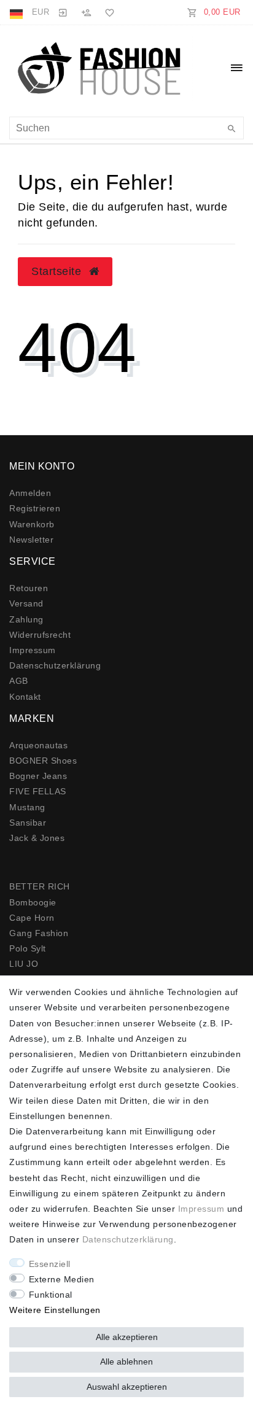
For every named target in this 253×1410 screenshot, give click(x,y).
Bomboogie (32, 902)
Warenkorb (32, 524)
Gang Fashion (38, 933)
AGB (18, 681)
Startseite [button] (58, 271)
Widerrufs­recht (40, 635)
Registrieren (34, 508)
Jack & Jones (36, 838)
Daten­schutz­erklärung (55, 665)
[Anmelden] (62, 12)
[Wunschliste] (107, 12)
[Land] (17, 12)
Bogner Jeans (38, 776)
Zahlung (26, 619)
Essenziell (50, 1264)
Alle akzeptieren (127, 1337)
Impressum (32, 650)
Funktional (50, 1295)
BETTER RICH (39, 886)
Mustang (27, 807)
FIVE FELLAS (37, 791)
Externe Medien (62, 1279)
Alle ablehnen (126, 1361)
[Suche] (231, 129)
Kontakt (25, 697)
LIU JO (23, 964)
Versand (26, 603)
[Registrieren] (86, 12)
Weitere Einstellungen (55, 1310)
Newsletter (31, 539)
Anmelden (30, 493)
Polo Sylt (27, 948)
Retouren (28, 588)
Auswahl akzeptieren (127, 1387)
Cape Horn (32, 918)
